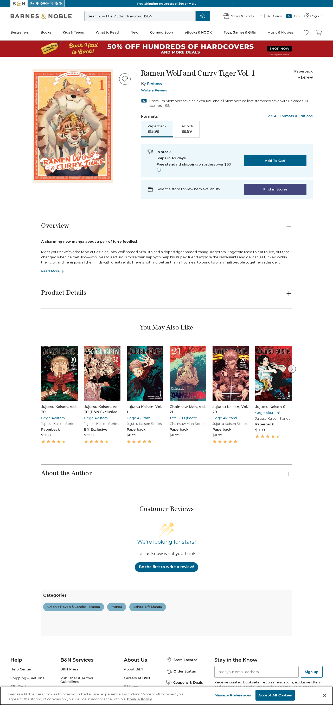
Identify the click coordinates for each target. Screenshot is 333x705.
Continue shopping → (20, 65)
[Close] (7, 36)
